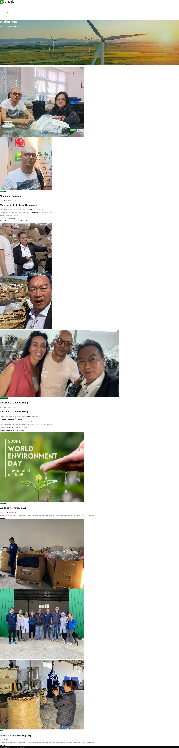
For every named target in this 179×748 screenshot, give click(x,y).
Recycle (27, 12)
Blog (33, 12)
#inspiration (3, 430)
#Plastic (33, 212)
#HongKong (32, 209)
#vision (4, 419)
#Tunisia (19, 220)
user (8, 200)
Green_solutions (13, 747)
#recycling (20, 419)
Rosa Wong (11, 427)
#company (29, 416)
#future (8, 430)
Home (5, 12)
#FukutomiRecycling (26, 220)
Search (15, 66)
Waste (6, 398)
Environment (3, 191)
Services (20, 12)
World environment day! (13, 508)
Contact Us (41, 12)
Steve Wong (12, 218)
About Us (12, 12)
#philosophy (11, 419)
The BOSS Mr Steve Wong (14, 402)
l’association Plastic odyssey (15, 735)
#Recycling (38, 212)
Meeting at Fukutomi (11, 196)
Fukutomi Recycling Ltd (21, 421)
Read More (2, 518)
